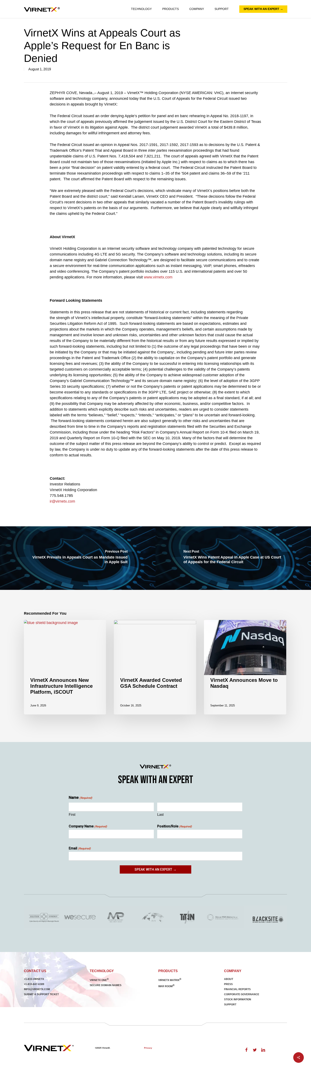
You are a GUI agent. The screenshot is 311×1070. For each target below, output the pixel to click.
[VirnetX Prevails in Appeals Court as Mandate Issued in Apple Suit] (78, 558)
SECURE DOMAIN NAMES (105, 985)
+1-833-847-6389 (34, 984)
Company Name (88, 826)
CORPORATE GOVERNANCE (241, 994)
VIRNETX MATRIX (169, 980)
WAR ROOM (166, 986)
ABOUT (228, 979)
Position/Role (174, 826)
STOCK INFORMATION (237, 999)
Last (160, 814)
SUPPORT (230, 1004)
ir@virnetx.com (62, 501)
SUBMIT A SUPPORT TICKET (41, 994)
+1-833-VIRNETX (34, 979)
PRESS (228, 984)
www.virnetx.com (158, 277)
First (72, 814)
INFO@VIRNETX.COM (37, 989)
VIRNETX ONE (99, 980)
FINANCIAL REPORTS (237, 989)
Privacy (148, 1048)
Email (80, 848)
